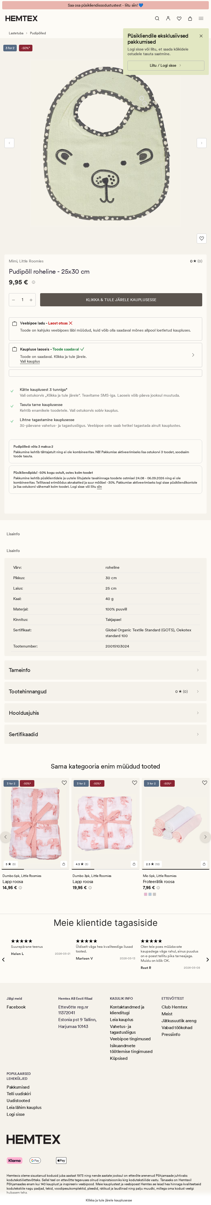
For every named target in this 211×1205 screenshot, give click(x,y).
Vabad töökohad (177, 1027)
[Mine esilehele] (21, 18)
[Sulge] (201, 36)
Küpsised (118, 1058)
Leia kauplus (121, 1019)
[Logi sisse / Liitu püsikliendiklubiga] (168, 18)
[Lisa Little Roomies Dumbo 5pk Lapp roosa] (63, 864)
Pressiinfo (171, 1034)
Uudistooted (18, 1100)
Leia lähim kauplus (24, 1107)
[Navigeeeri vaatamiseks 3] (58, 869)
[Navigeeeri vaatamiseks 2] (35, 869)
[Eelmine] (9, 143)
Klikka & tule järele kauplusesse (121, 300)
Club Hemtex (174, 1007)
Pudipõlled (38, 33)
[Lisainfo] (32, 283)
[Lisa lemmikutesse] (202, 238)
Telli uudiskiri (19, 1093)
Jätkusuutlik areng (179, 1020)
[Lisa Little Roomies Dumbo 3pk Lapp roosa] (134, 864)
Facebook (16, 1007)
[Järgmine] (202, 143)
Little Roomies (31, 261)
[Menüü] (201, 18)
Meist (167, 1013)
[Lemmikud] (179, 18)
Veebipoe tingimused (130, 1038)
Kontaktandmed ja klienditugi (127, 1009)
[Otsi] (157, 18)
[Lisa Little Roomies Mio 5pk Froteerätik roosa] (204, 864)
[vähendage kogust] (13, 299)
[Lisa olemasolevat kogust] (31, 299)
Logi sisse (16, 1114)
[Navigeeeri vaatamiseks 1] (12, 869)
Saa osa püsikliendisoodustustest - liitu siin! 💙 (105, 5)
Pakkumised (18, 1087)
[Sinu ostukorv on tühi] (190, 18)
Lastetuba (16, 33)
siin (99, 487)
